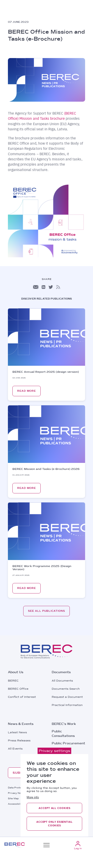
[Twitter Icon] (51, 287)
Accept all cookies (54, 808)
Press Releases (19, 740)
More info (33, 797)
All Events (15, 748)
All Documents (62, 680)
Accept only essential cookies (54, 823)
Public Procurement (68, 743)
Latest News (17, 732)
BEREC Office (18, 688)
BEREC (13, 680)
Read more (26, 390)
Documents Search (66, 688)
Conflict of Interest (22, 696)
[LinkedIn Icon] (43, 287)
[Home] (15, 845)
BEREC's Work (64, 724)
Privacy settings (54, 751)
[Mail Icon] (35, 287)
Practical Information (67, 705)
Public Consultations (63, 733)
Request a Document (67, 696)
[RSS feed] (58, 287)
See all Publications (46, 610)
